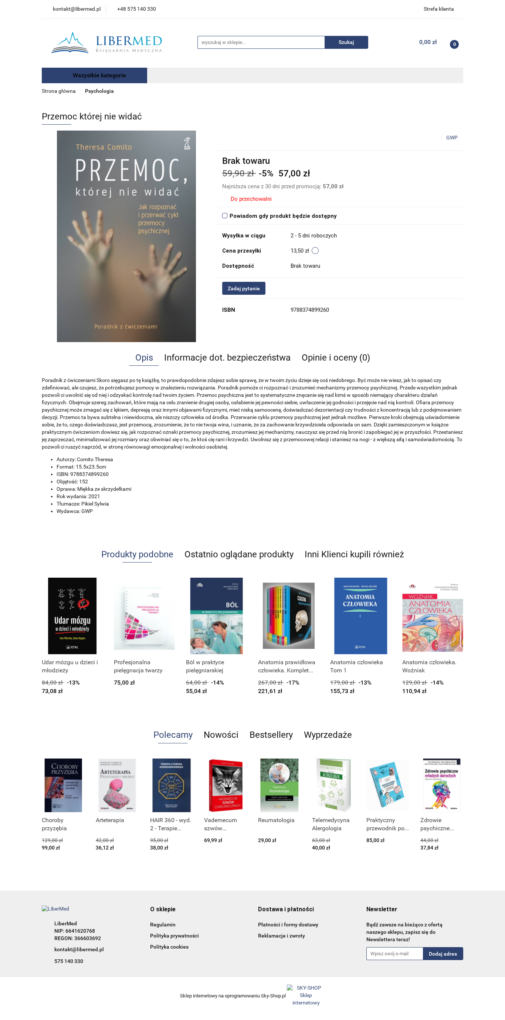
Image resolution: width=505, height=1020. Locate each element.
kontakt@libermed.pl (79, 949)
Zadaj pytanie (244, 288)
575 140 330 (68, 961)
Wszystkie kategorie (98, 75)
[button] (163, 909)
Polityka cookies (169, 947)
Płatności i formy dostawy (288, 925)
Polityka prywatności (174, 936)
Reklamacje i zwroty (281, 936)
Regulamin (163, 925)
